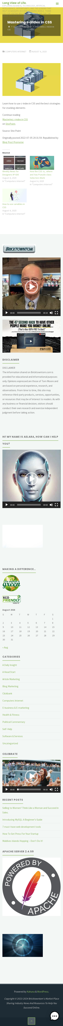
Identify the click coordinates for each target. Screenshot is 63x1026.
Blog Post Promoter (13, 142)
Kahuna (30, 991)
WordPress (42, 991)
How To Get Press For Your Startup (20, 833)
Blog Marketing (10, 686)
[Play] (6, 312)
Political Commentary (13, 721)
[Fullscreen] (56, 312)
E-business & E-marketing (15, 707)
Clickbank (7, 693)
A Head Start (9, 672)
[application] (31, 287)
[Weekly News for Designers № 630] (14, 163)
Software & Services (12, 736)
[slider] (29, 313)
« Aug (5, 647)
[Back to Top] (31, 1021)
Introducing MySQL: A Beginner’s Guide (22, 819)
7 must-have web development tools (21, 826)
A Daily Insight (9, 665)
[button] (31, 286)
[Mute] (51, 312)
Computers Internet (22, 27)
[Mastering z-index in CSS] (31, 79)
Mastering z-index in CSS (15, 119)
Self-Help (7, 729)
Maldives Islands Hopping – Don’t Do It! (22, 840)
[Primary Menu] (57, 3)
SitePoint (10, 123)
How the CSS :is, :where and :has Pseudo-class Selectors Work (41, 174)
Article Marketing (11, 679)
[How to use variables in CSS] (14, 196)
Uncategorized (10, 743)
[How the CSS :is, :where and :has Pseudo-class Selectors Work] (42, 163)
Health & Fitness (10, 714)
